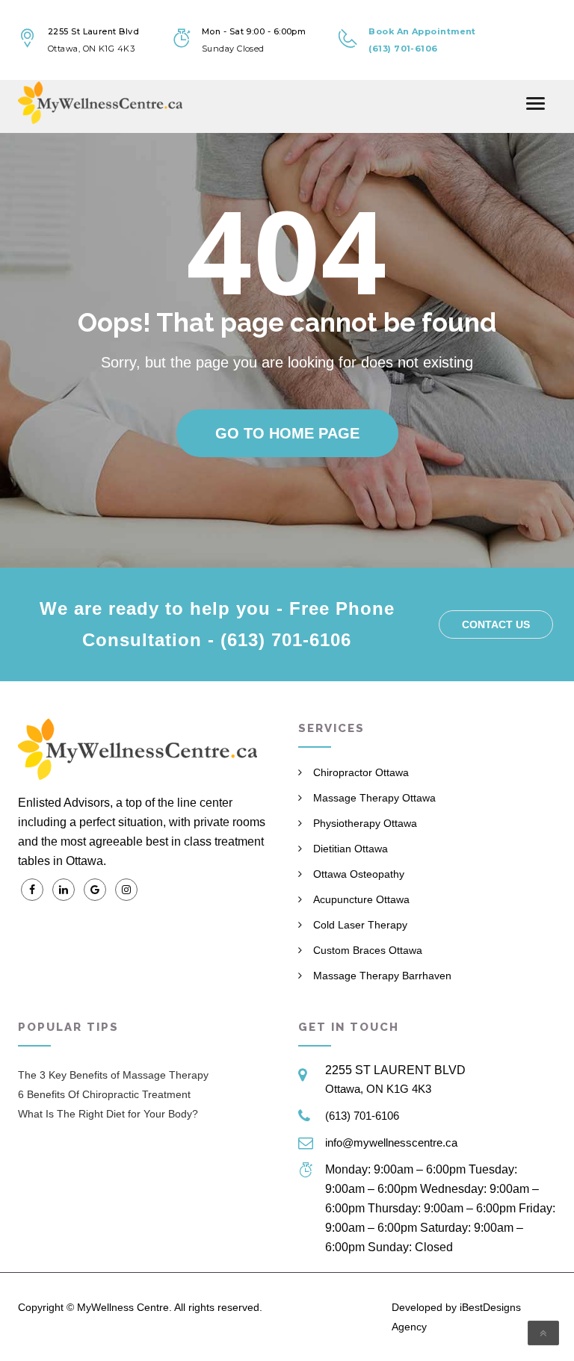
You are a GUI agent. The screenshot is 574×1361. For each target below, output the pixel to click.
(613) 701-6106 (362, 1115)
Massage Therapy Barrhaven (382, 976)
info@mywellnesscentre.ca (391, 1142)
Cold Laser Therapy (360, 925)
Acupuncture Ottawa (361, 899)
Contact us (496, 624)
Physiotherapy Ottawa (365, 823)
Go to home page (287, 433)
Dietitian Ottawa (350, 849)
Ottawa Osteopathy (358, 874)
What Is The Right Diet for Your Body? (108, 1114)
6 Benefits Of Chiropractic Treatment (104, 1094)
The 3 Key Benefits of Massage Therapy (113, 1075)
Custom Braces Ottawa (367, 950)
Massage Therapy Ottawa (374, 798)
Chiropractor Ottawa (361, 772)
